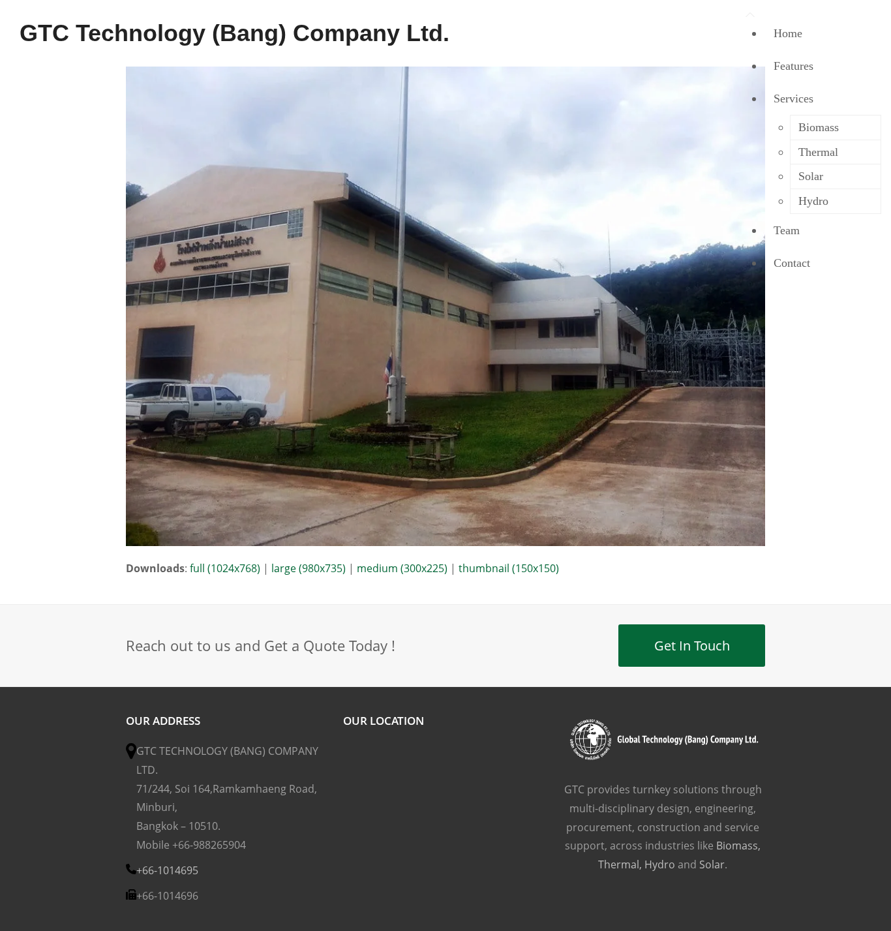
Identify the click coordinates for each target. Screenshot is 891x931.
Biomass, (738, 845)
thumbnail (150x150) (509, 568)
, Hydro (657, 864)
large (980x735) (308, 568)
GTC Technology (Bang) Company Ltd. (234, 33)
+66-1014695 (167, 870)
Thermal (618, 864)
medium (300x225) (402, 568)
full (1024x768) (225, 568)
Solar (712, 864)
